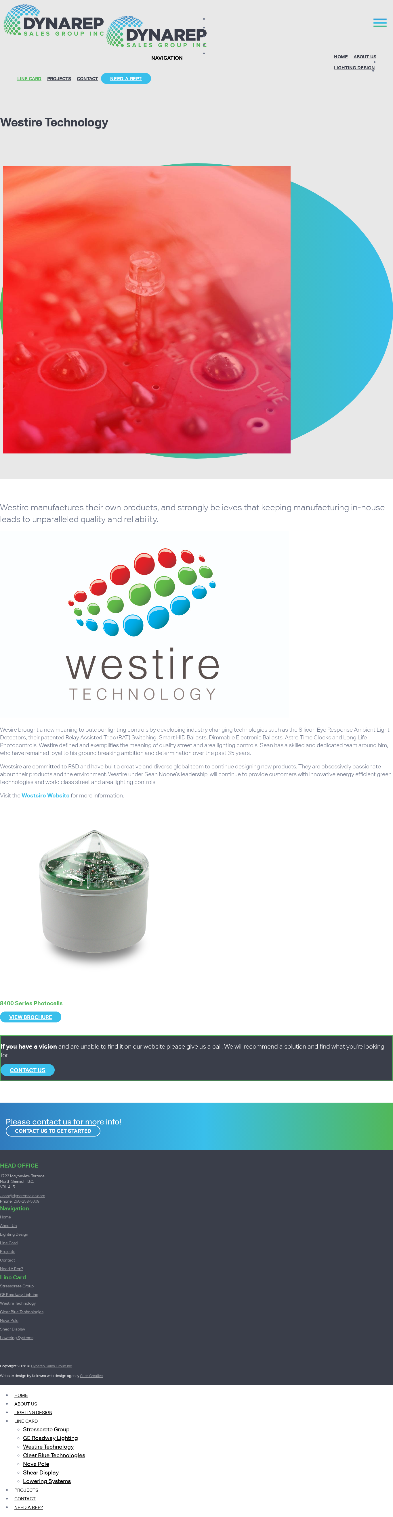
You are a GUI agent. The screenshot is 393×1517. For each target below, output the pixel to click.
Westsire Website (46, 795)
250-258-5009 (26, 1201)
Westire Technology (18, 1303)
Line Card (29, 78)
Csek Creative (91, 1376)
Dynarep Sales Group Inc (51, 1366)
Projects (59, 78)
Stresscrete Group (17, 1286)
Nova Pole (9, 1320)
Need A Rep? (126, 78)
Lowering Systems (16, 1337)
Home (341, 56)
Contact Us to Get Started (53, 1131)
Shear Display (12, 1329)
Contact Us (27, 1070)
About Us (365, 56)
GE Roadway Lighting (19, 1294)
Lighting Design (354, 67)
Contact (87, 78)
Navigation (167, 58)
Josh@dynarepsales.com (22, 1195)
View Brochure (30, 1017)
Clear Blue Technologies (21, 1312)
